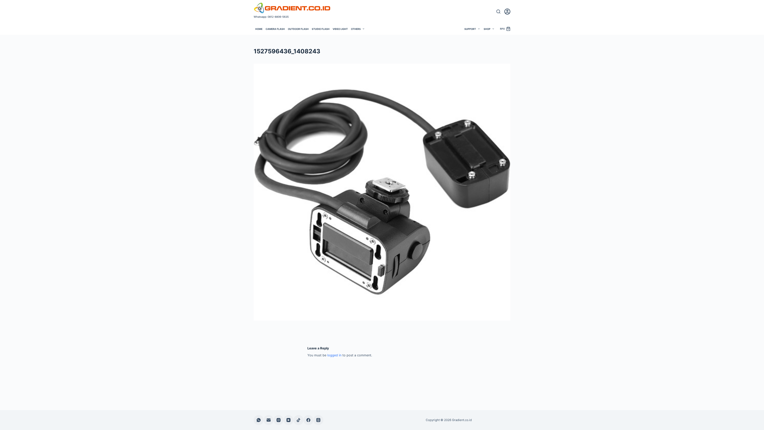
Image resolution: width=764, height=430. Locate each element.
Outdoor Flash (298, 28)
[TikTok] (298, 420)
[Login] (507, 12)
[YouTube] (288, 420)
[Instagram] (279, 420)
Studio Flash (320, 28)
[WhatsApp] (259, 420)
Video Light (340, 28)
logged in (334, 355)
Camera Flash (275, 28)
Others (356, 28)
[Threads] (318, 420)
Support (470, 28)
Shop (487, 28)
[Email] (269, 420)
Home (258, 28)
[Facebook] (308, 420)
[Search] (498, 12)
